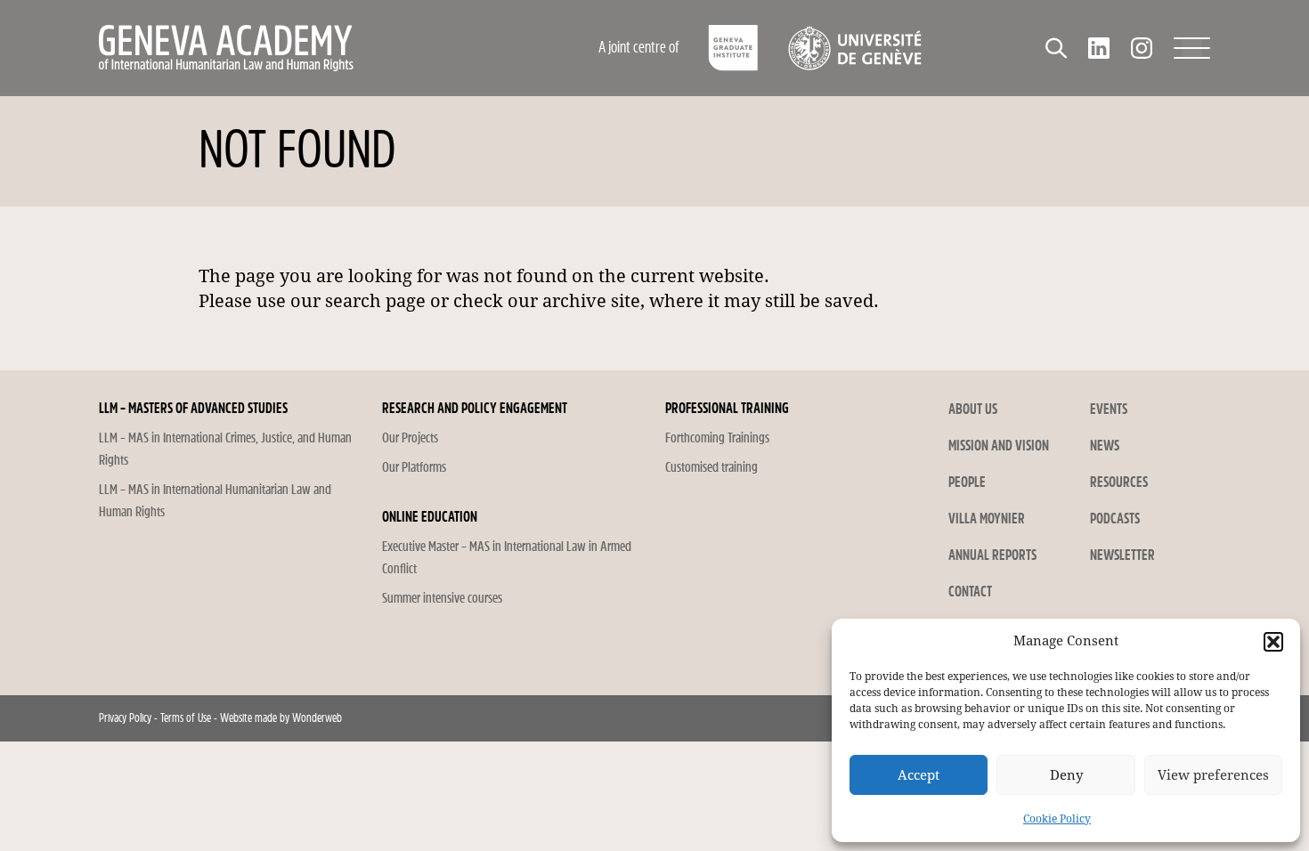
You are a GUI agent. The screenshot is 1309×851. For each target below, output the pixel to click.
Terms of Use (185, 717)
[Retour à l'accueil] (303, 48)
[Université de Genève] (854, 48)
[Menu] (1192, 48)
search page (375, 301)
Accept (918, 775)
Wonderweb (317, 717)
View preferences (1213, 775)
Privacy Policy (125, 717)
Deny (1066, 775)
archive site (591, 301)
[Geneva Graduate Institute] (733, 48)
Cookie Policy (1057, 819)
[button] (1273, 642)
